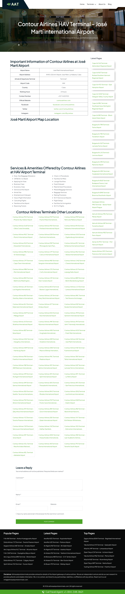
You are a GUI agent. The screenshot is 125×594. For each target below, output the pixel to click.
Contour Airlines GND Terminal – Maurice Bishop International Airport (49, 349)
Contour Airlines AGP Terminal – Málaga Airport (23, 314)
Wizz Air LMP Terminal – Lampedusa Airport (98, 548)
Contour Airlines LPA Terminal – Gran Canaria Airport (49, 279)
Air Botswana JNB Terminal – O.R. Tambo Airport (60, 557)
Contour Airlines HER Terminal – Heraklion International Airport (49, 340)
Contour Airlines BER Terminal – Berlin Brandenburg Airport (74, 279)
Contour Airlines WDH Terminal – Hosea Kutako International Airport (49, 436)
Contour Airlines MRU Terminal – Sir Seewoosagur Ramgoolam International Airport (23, 253)
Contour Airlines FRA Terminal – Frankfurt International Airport (23, 358)
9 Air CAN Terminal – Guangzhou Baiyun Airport (19, 553)
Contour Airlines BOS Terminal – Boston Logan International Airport (49, 288)
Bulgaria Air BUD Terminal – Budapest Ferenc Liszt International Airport (101, 183)
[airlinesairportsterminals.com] (13, 4)
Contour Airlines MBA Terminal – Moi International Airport (23, 270)
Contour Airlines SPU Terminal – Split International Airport (49, 375)
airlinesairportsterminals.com (59, 586)
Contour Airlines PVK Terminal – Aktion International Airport (23, 401)
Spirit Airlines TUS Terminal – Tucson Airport (18, 564)
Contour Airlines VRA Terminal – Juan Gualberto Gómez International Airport (74, 436)
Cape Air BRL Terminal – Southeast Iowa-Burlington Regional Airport (101, 106)
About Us (102, 4)
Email (18, 504)
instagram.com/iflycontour (63, 113)
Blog (109, 4)
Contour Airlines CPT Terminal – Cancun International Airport (49, 253)
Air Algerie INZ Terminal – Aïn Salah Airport (58, 546)
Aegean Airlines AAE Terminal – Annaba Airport (19, 546)
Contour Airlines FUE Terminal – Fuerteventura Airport (74, 349)
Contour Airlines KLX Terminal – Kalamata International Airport (23, 305)
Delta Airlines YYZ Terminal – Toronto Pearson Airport (21, 542)
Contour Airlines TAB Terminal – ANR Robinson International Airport (23, 366)
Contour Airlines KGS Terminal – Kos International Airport (49, 314)
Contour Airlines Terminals (51, 38)
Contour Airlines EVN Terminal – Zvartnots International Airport (49, 236)
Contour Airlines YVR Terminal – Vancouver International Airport (23, 427)
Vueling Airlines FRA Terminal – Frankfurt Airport (100, 567)
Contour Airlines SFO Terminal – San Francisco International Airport (74, 384)
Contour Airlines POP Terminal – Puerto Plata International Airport (49, 218)
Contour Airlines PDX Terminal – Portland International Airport (49, 227)
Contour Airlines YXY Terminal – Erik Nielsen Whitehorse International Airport (74, 419)
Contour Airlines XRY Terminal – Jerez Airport (23, 436)
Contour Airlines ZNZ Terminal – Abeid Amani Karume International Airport (74, 410)
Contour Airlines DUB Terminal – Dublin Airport (74, 401)
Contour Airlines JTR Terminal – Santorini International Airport (74, 314)
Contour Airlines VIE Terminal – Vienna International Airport (49, 445)
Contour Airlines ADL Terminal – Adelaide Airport (23, 453)
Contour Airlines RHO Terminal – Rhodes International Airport (49, 392)
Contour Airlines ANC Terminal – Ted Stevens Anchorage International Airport (74, 297)
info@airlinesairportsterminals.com (16, 580)
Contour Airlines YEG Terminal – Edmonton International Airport (74, 427)
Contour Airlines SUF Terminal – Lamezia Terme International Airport (74, 366)
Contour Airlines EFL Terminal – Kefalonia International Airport (74, 244)
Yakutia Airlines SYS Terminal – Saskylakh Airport (100, 545)
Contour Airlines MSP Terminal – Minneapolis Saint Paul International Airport (49, 244)
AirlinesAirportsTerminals (34, 38)
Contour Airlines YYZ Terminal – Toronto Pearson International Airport (23, 419)
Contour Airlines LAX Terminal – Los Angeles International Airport (23, 288)
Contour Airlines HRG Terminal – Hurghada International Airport (49, 331)
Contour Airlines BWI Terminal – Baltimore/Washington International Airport (23, 279)
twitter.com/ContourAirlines (63, 109)
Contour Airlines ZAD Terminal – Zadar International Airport (49, 419)
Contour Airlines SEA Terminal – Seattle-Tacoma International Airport (23, 393)
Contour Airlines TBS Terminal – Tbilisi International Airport (74, 358)
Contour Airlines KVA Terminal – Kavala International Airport (74, 305)
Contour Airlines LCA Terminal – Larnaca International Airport (74, 288)
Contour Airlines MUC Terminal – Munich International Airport (23, 235)
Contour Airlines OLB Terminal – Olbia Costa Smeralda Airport (23, 227)
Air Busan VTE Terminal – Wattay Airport (57, 564)
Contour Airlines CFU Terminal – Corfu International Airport (49, 270)
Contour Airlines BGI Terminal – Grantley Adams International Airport (23, 297)
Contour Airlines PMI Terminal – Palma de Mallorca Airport (74, 218)
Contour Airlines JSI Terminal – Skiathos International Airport (23, 323)
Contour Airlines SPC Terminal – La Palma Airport (74, 375)
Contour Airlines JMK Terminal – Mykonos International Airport (49, 323)
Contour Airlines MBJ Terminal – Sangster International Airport (49, 262)
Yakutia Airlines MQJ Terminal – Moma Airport (99, 556)
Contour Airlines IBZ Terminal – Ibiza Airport (23, 331)
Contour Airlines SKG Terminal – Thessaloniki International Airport (49, 384)
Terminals (90, 4)
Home (82, 4)
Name (18, 495)
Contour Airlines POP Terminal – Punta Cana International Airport (49, 401)
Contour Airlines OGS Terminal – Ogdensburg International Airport (74, 236)
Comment (20, 478)
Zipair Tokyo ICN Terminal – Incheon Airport (98, 552)
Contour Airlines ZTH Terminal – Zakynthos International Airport (23, 410)
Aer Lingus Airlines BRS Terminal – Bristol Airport (20, 557)
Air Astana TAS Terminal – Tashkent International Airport (62, 553)
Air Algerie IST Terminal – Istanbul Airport (57, 549)
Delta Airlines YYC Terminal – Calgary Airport (19, 560)
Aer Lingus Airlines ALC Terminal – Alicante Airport (20, 549)
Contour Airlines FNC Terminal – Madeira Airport (49, 358)
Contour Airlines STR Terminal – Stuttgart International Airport (23, 375)
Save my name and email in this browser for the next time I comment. (40, 514)
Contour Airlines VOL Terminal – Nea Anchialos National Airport (23, 445)
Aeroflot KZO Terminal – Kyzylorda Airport (58, 538)
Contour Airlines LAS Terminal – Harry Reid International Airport (49, 296)
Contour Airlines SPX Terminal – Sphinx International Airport (49, 366)
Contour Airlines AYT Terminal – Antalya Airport (49, 305)
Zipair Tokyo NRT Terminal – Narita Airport (98, 563)
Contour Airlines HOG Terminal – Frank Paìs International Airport (74, 331)
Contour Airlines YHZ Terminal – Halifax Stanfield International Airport (49, 427)
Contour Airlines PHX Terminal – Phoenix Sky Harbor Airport (23, 218)
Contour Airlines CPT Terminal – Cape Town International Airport (23, 262)
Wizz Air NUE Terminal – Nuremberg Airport (98, 559)
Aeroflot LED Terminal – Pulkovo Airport (57, 542)
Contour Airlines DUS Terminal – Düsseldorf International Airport (23, 244)
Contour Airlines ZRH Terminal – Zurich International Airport (49, 410)
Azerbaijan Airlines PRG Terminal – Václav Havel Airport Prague (101, 204)
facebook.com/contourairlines (63, 105)
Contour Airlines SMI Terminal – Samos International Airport (23, 384)
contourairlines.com (64, 100)
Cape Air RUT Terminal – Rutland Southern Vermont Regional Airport (101, 75)
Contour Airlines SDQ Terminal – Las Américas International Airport (74, 393)
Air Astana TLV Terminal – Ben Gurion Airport (58, 560)
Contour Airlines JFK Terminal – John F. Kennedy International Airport (74, 323)
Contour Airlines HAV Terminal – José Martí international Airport (74, 340)
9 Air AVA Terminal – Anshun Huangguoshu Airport (20, 538)
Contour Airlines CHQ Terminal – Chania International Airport (74, 262)
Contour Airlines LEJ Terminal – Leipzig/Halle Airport (74, 270)
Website (53, 504)
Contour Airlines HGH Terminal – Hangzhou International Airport (23, 340)
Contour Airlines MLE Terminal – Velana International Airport (74, 253)
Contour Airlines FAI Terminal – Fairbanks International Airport (74, 227)
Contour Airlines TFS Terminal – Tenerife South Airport (74, 445)
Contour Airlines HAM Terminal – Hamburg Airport (23, 349)
